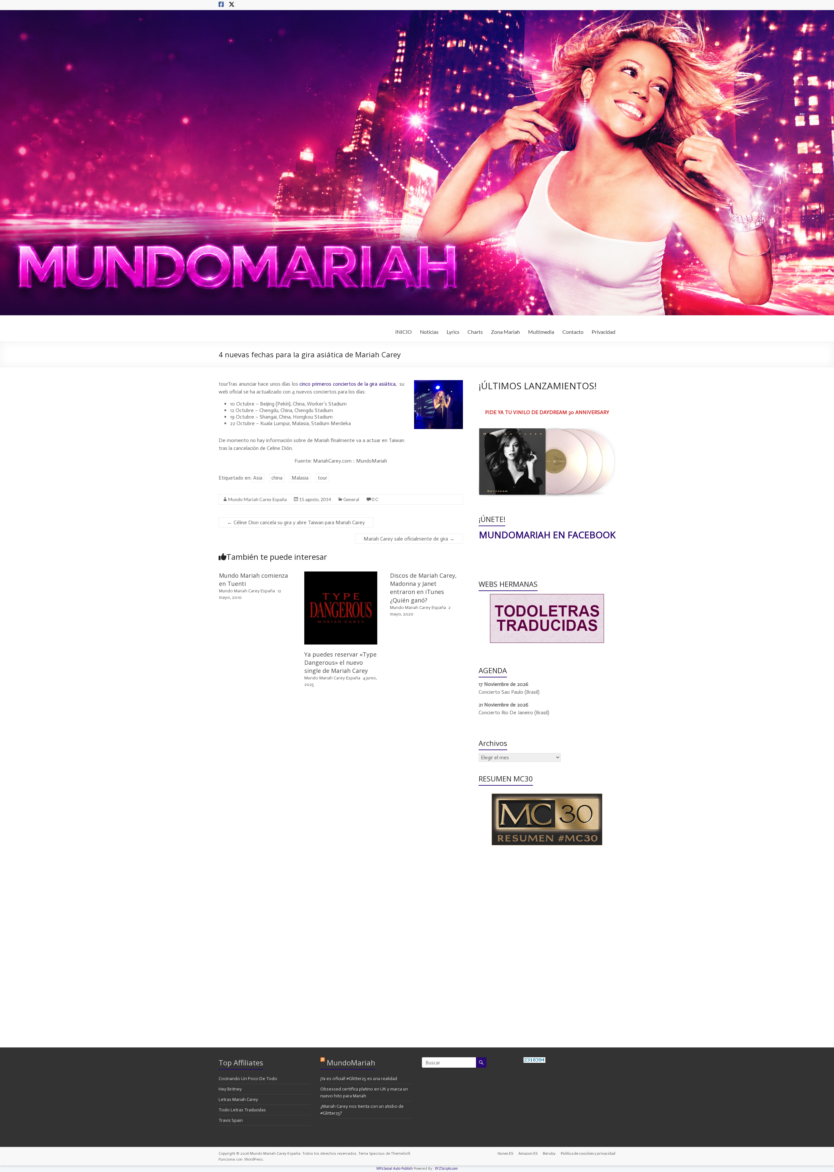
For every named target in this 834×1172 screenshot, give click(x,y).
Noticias (429, 332)
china (276, 478)
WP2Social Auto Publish (394, 1168)
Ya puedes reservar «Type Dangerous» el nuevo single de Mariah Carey (340, 662)
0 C (375, 499)
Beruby (549, 1153)
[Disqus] (341, 785)
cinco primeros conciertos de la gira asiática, (348, 384)
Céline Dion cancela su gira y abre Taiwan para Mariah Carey (296, 522)
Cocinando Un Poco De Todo (248, 1078)
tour (322, 478)
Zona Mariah (505, 332)
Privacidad (603, 332)
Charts (475, 332)
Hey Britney (230, 1089)
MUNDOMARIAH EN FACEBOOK (547, 534)
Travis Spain (231, 1120)
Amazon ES (528, 1153)
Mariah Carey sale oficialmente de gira (409, 539)
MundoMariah (351, 1062)
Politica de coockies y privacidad (588, 1153)
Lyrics (453, 332)
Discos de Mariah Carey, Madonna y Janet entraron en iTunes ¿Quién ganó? (423, 587)
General (351, 499)
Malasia (300, 478)
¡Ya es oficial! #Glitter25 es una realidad (358, 1078)
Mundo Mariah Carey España (257, 499)
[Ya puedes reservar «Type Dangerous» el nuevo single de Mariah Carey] (340, 574)
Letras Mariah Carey (238, 1099)
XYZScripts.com (446, 1168)
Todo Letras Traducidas (242, 1110)
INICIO (403, 332)
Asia (257, 478)
